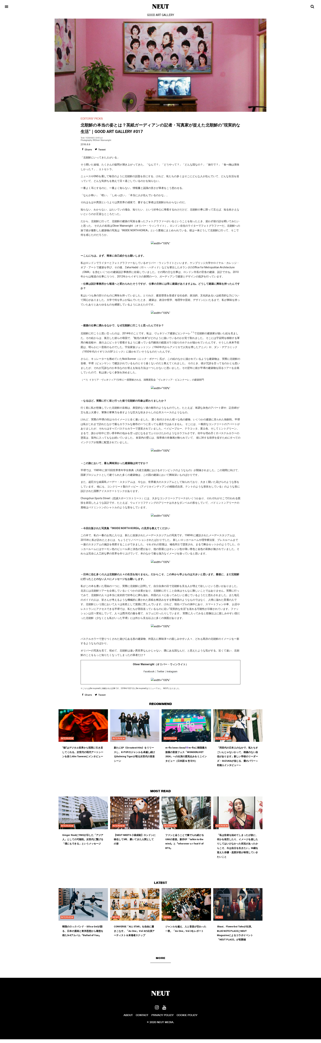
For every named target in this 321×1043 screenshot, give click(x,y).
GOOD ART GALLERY (160, 15)
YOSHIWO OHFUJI (94, 138)
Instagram (172, 671)
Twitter (160, 671)
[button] (160, 958)
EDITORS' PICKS (92, 118)
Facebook (149, 671)
